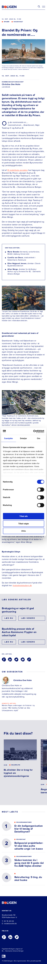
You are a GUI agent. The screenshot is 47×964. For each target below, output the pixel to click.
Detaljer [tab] (23, 438)
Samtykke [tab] (8, 438)
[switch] (40, 490)
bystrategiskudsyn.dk (22, 585)
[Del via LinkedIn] (10, 659)
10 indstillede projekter (17, 170)
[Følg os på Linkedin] (10, 936)
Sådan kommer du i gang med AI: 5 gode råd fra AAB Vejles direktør (29, 863)
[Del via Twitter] (16, 659)
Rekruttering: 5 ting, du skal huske (28, 879)
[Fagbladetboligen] (12, 6)
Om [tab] (38, 438)
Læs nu (9, 618)
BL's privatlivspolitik (34, 961)
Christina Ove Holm (11, 84)
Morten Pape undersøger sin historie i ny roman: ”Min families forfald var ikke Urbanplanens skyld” (18, 707)
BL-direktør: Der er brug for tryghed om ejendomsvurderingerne (18, 772)
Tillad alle (23, 516)
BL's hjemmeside (20, 961)
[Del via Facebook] (4, 659)
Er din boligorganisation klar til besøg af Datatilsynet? (28, 829)
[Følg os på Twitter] (17, 936)
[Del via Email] (23, 659)
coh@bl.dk (6, 87)
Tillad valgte (23, 523)
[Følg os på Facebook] (4, 936)
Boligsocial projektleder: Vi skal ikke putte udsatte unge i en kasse (28, 846)
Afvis (23, 531)
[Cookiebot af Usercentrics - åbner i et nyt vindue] (33, 431)
